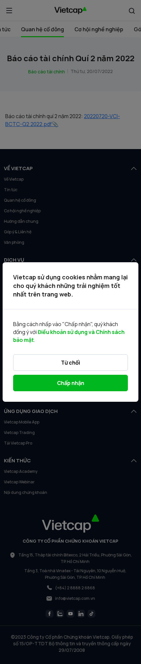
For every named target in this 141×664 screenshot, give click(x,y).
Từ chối (70, 362)
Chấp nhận (70, 383)
